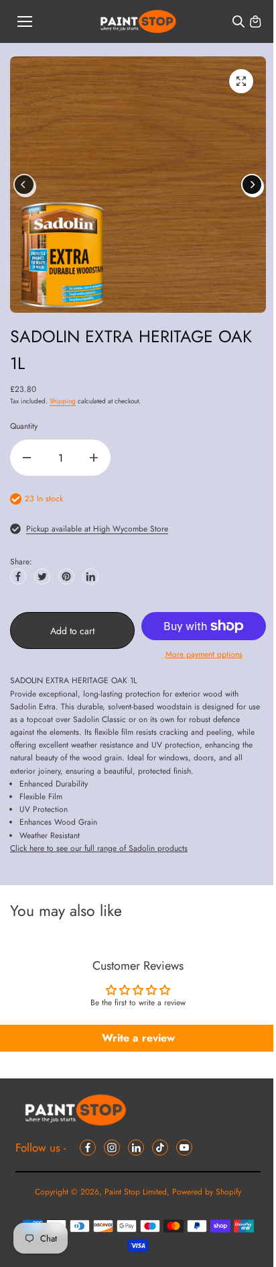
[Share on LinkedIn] (90, 576)
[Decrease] (27, 458)
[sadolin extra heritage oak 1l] (241, 81)
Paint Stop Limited (136, 1192)
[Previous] (24, 184)
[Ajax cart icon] (255, 21)
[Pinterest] (66, 576)
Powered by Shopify (206, 1192)
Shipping (63, 401)
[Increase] (94, 458)
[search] (238, 21)
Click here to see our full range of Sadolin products (99, 848)
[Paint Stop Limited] (138, 22)
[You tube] (184, 1147)
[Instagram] (112, 1147)
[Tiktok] (160, 1147)
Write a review (138, 1038)
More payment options (204, 654)
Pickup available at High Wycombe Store (97, 529)
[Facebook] (18, 576)
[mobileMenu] (25, 21)
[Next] (252, 184)
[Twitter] (42, 576)
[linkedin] (136, 1147)
